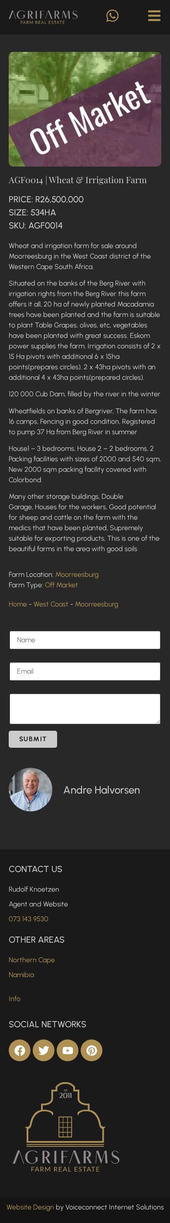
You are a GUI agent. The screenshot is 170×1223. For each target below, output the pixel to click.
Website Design (30, 1207)
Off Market (61, 585)
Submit (33, 739)
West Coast (51, 604)
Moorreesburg (77, 574)
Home (18, 604)
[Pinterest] (91, 1050)
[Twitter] (43, 1050)
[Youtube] (67, 1050)
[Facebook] (20, 1050)
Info (14, 999)
